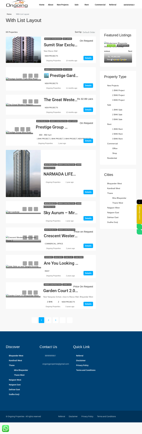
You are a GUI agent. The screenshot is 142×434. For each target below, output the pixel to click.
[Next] (62, 320)
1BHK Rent (58, 257)
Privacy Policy (82, 365)
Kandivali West (113, 188)
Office (114, 148)
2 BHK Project (118, 95)
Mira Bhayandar (119, 198)
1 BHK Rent (117, 129)
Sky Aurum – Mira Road (65, 212)
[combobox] (88, 35)
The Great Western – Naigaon (71, 99)
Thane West (117, 203)
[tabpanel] (118, 52)
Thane (110, 193)
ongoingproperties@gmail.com (55, 364)
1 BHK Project (118, 90)
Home (41, 5)
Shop (114, 153)
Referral (112, 5)
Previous (106, 50)
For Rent (48, 257)
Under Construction (53, 69)
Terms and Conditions (85, 370)
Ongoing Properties (53, 61)
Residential (112, 158)
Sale (76, 5)
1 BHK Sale (117, 110)
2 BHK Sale (117, 114)
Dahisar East (112, 217)
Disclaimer (81, 360)
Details (88, 58)
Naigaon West (113, 208)
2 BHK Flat (68, 257)
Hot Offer (67, 39)
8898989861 (129, 5)
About (50, 5)
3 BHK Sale (117, 119)
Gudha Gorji (112, 222)
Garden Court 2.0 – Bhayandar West (76, 290)
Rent (87, 5)
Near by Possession (53, 39)
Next (130, 50)
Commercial (100, 5)
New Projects (63, 5)
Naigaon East (113, 212)
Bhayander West (114, 183)
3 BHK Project (118, 100)
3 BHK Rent (78, 257)
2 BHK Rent (117, 134)
